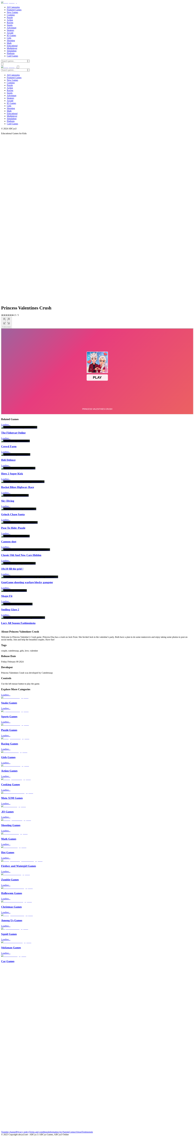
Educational (12, 45)
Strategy (10, 30)
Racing (10, 22)
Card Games (12, 56)
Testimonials (87, 1132)
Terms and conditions (38, 1132)
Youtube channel (8, 1132)
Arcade (10, 33)
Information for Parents (58, 1132)
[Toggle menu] (2, 64)
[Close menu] (18, 67)
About (79, 1132)
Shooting (11, 40)
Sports (9, 25)
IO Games (11, 35)
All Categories (13, 7)
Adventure (11, 27)
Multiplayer (12, 48)
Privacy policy (22, 1132)
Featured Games (14, 10)
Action (10, 20)
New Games (12, 12)
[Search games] (28, 61)
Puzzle (10, 17)
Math (9, 43)
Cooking (11, 15)
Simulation (11, 51)
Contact (72, 1132)
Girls (9, 38)
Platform (10, 53)
